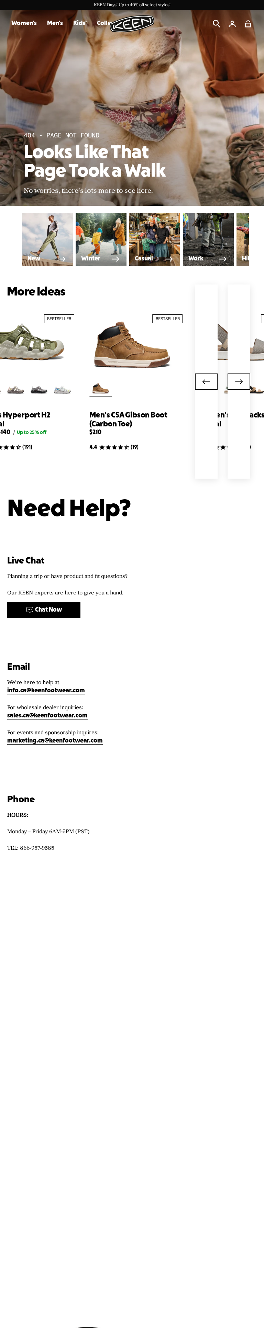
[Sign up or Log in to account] (232, 24)
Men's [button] (55, 23)
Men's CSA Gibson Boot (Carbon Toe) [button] (128, 420)
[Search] (216, 24)
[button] (248, 24)
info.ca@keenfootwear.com (46, 691)
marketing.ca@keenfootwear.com (55, 741)
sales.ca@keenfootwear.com (47, 716)
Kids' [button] (80, 23)
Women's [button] (24, 23)
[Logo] (132, 23)
